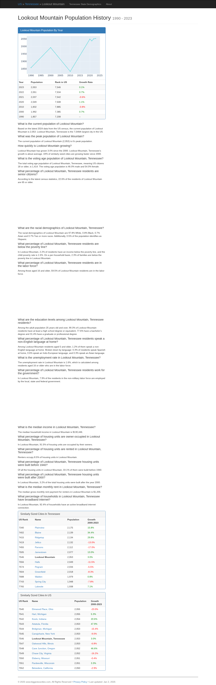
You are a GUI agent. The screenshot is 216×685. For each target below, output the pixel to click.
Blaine (38, 532)
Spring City (40, 581)
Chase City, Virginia (41, 653)
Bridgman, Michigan (42, 629)
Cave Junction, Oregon (43, 648)
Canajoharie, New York (43, 633)
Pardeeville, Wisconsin (43, 663)
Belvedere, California (42, 668)
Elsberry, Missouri (41, 658)
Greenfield (40, 572)
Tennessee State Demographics (85, 4)
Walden (38, 576)
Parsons (39, 547)
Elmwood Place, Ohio (42, 609)
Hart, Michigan (39, 614)
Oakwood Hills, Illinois (43, 643)
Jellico (38, 542)
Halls (37, 562)
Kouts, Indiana (39, 619)
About (109, 4)
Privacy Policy (80, 682)
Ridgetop (39, 537)
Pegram (39, 567)
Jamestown (40, 552)
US (20, 4)
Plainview (39, 527)
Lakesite (39, 586)
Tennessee (32, 4)
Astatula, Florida (40, 624)
